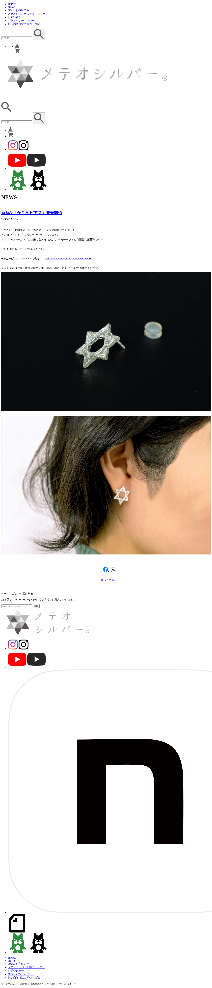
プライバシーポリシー (21, 20)
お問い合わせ (16, 17)
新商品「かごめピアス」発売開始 (31, 212)
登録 (36, 606)
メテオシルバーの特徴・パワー (26, 13)
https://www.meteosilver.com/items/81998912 (68, 258)
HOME (12, 4)
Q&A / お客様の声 (18, 10)
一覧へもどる (106, 580)
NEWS (12, 7)
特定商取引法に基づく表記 (24, 24)
